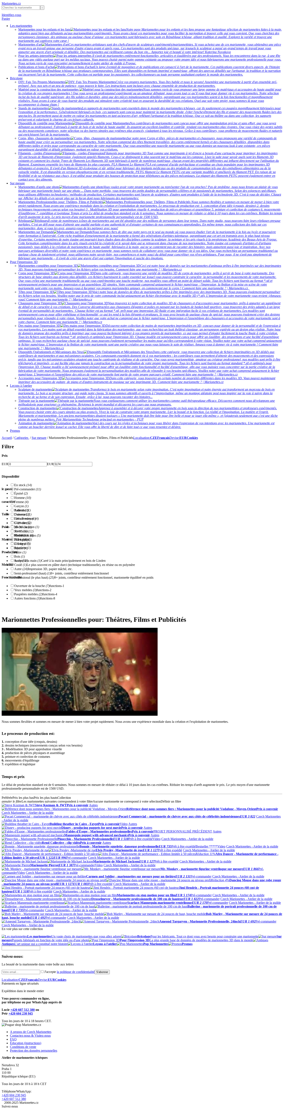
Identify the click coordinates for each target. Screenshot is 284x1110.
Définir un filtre (171, 801)
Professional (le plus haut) (34, 577)
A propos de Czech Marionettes (30, 1032)
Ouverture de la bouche (31, 586)
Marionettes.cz (11, 3)
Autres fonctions (27, 598)
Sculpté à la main (27, 560)
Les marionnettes (21, 25)
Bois (19, 556)
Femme (21, 502)
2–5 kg (22, 544)
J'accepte (69, 972)
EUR (5, 464)
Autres (93, 805)
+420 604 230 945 (21, 1013)
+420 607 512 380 (22, 1009)
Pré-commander (27, 489)
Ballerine (22, 510)
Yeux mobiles (25, 590)
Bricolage (16, 78)
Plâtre (20, 552)
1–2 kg (21, 539)
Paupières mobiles (28, 594)
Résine (21, 548)
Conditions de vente (23, 1047)
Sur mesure (17, 183)
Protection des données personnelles (33, 1050)
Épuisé (21, 493)
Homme (22, 497)
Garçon (21, 506)
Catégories (21, 438)
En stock (23, 485)
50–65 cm (23, 531)
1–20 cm (22, 523)
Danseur (22, 514)
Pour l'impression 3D (24, 262)
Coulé (20, 565)
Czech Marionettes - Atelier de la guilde (28, 812)
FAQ (13, 1039)
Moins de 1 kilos (27, 535)
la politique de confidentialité (76, 972)
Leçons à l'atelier (21, 385)
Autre (21, 569)
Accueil (7, 438)
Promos (15, 430)
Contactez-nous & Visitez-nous (30, 1035)
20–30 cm (23, 527)
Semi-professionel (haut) (32, 573)
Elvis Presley (25, 518)
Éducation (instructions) (25, 1043)
